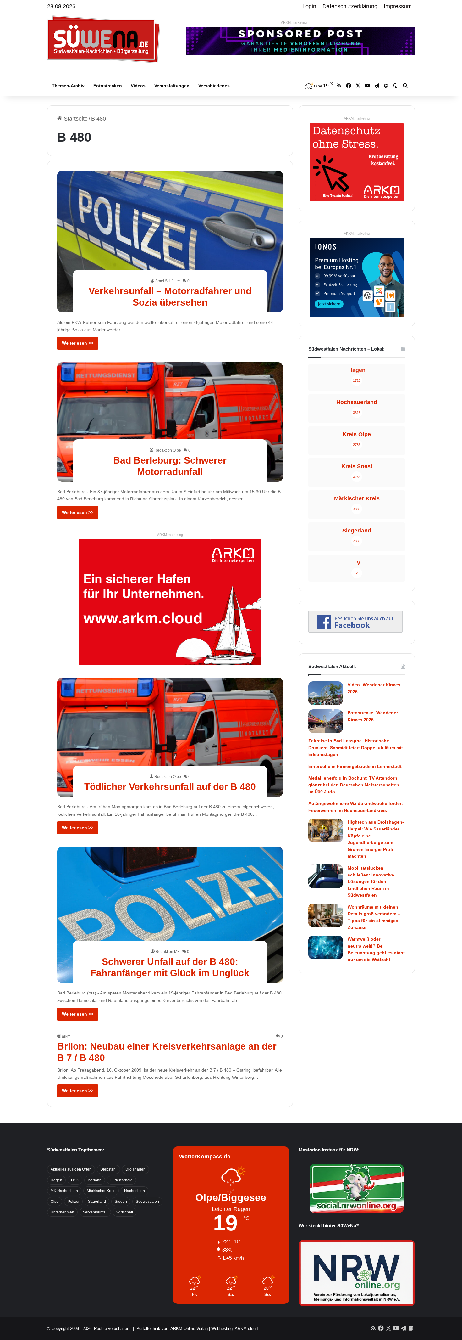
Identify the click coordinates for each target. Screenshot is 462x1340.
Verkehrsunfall (95, 1212)
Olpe (55, 1201)
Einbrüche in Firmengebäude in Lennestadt (355, 766)
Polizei (73, 1201)
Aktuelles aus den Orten (71, 1169)
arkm (66, 1036)
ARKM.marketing (294, 22)
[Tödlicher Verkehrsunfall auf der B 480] (170, 737)
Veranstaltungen (172, 85)
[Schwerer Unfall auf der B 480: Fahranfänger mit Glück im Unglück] (170, 915)
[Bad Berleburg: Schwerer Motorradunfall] (170, 421)
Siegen (121, 1201)
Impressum (398, 6)
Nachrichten (134, 1191)
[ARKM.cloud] (170, 602)
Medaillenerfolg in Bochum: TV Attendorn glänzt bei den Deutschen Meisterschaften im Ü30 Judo (353, 784)
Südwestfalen (147, 1201)
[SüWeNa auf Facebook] (355, 631)
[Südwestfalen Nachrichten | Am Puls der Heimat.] (103, 39)
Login (309, 6)
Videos (138, 85)
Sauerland (97, 1201)
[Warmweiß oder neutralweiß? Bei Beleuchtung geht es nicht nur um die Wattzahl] (325, 947)
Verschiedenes (214, 85)
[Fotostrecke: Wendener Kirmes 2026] (325, 721)
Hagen (56, 1180)
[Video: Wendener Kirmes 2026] (325, 693)
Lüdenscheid (121, 1180)
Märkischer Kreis (101, 1191)
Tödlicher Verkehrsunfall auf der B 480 (170, 786)
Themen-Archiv (68, 85)
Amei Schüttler (167, 281)
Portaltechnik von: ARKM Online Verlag (172, 1328)
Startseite (75, 118)
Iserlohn (95, 1180)
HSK (75, 1180)
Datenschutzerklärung (349, 6)
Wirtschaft (124, 1212)
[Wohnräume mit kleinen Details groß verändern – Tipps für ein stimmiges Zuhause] (325, 915)
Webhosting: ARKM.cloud (234, 1328)
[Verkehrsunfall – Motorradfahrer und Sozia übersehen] (170, 241)
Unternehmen (62, 1212)
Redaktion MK (168, 951)
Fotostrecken (107, 85)
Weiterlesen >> (77, 343)
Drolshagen (135, 1169)
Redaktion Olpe (167, 450)
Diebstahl (108, 1169)
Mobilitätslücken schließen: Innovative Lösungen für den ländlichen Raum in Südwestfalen (371, 881)
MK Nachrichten (64, 1191)
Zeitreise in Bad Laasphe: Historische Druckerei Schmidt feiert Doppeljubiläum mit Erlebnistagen (355, 747)
